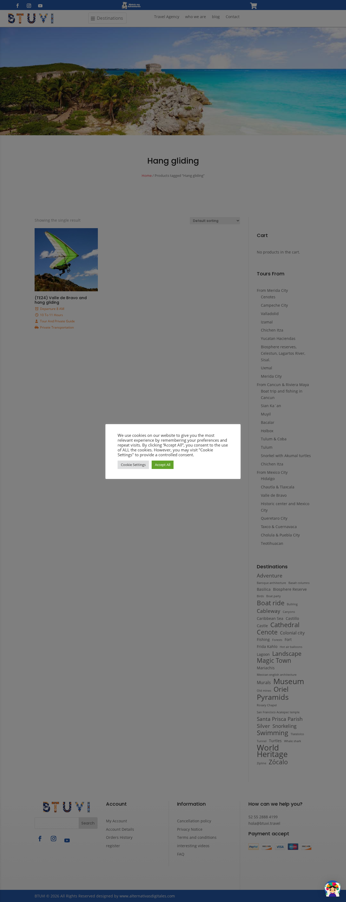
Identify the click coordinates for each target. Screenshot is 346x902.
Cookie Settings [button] (133, 464)
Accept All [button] (162, 464)
